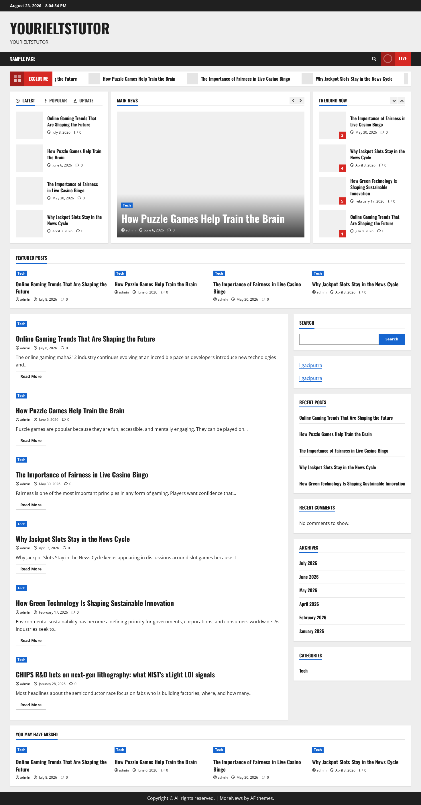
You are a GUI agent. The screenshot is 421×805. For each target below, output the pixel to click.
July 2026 (308, 563)
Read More (33, 377)
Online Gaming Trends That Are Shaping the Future (29, 125)
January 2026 (311, 631)
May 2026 (308, 590)
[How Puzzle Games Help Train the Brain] (210, 174)
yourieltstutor (60, 27)
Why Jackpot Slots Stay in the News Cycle (342, 78)
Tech (127, 205)
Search (306, 323)
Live (403, 58)
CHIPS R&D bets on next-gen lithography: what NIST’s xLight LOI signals (115, 674)
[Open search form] (374, 58)
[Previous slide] (293, 100)
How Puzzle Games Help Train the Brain (127, 78)
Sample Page (22, 58)
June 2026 (309, 576)
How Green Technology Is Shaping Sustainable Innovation (332, 191)
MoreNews (231, 798)
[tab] (30, 101)
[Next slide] (300, 100)
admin (130, 230)
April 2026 (309, 603)
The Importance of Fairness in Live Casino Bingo (233, 78)
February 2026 (312, 617)
